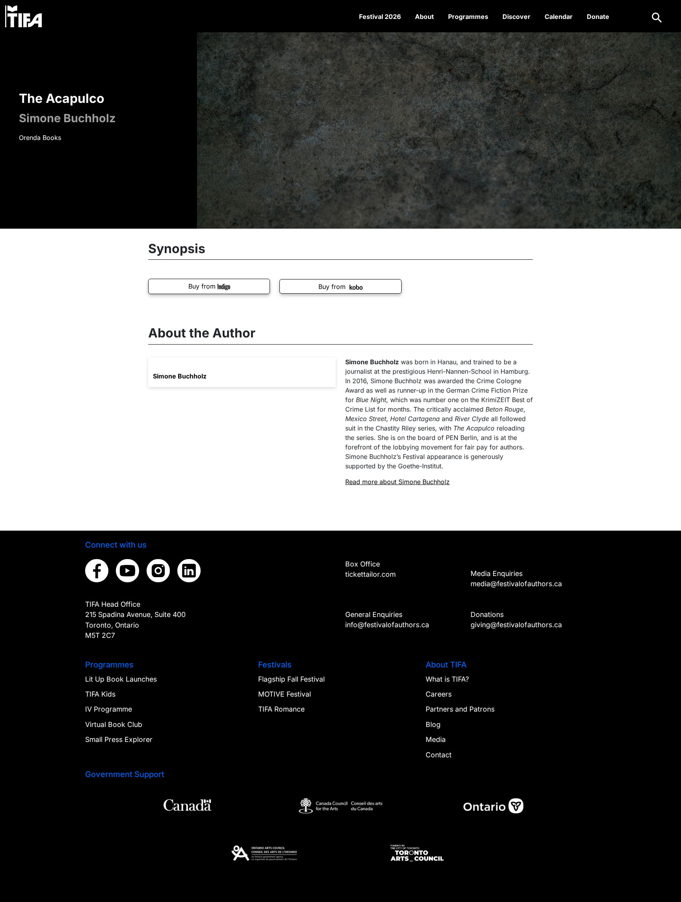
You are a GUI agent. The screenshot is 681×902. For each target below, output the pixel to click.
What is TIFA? (447, 679)
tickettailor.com (370, 574)
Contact (439, 755)
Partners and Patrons (460, 709)
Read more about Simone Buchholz (397, 482)
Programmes (468, 16)
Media (436, 739)
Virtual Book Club (113, 724)
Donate (598, 16)
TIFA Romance (281, 709)
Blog (433, 724)
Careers (439, 694)
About (424, 16)
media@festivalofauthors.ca (516, 584)
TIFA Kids (100, 694)
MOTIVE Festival (284, 694)
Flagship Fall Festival (291, 679)
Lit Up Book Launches (121, 679)
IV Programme (108, 709)
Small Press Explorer (119, 739)
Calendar (559, 16)
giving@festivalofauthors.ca (516, 625)
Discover (516, 16)
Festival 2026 (380, 16)
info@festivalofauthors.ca (387, 625)
